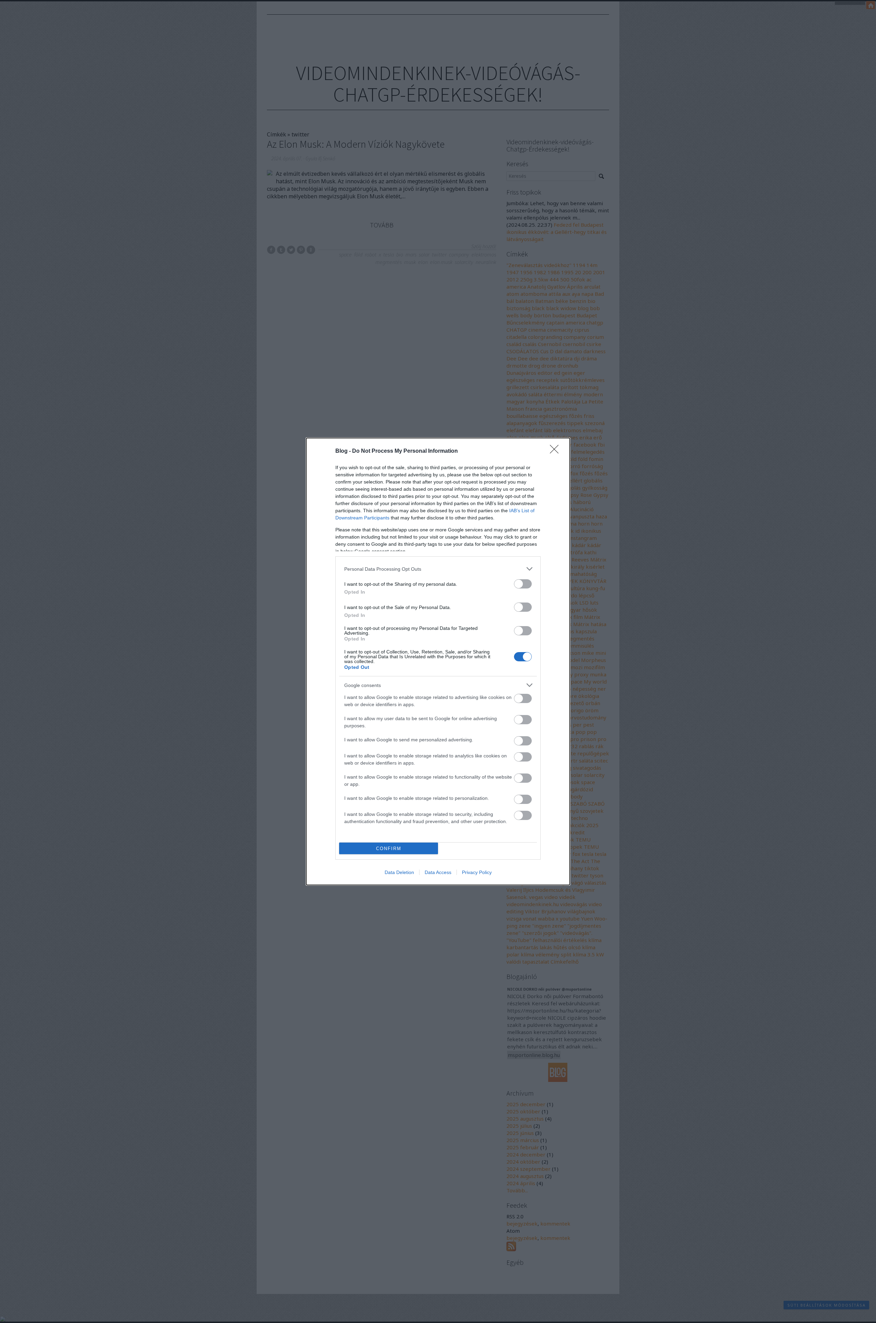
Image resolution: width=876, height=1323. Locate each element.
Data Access (438, 872)
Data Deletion (399, 872)
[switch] (523, 583)
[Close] (556, 451)
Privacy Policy (477, 872)
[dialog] (438, 661)
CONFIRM (388, 848)
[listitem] (438, 568)
